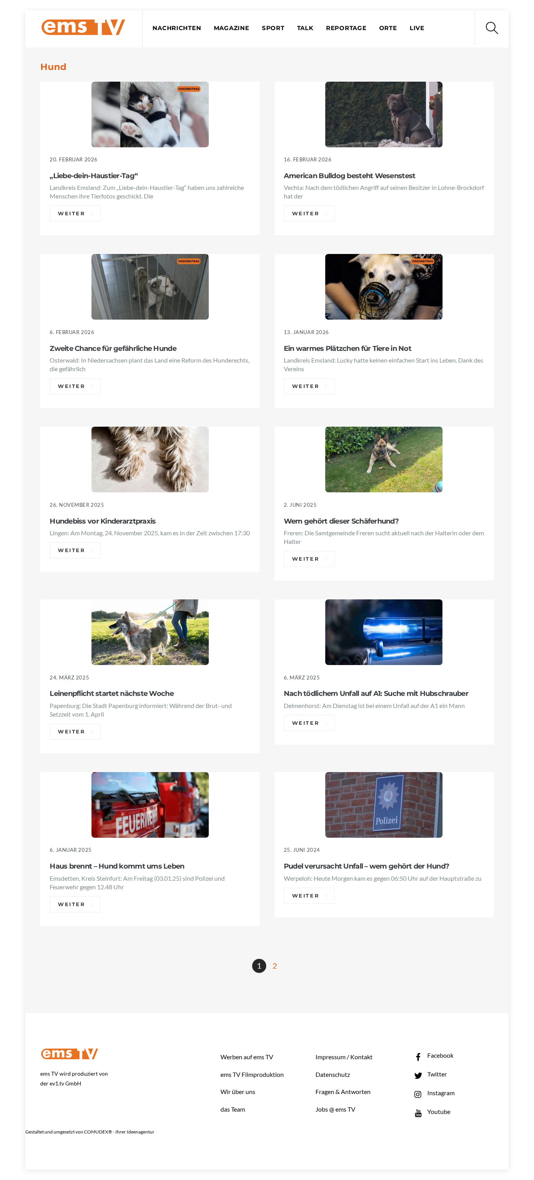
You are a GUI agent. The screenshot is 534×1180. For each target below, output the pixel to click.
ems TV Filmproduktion (252, 1074)
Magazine (231, 28)
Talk (305, 28)
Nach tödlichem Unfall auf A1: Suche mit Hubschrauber (376, 693)
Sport (273, 28)
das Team (232, 1109)
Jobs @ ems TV (335, 1109)
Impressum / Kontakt (344, 1056)
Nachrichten (176, 28)
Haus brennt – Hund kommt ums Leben (117, 866)
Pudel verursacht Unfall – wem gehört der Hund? (366, 866)
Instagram (440, 1092)
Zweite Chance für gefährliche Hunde (113, 348)
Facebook (439, 1055)
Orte (388, 28)
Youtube (438, 1111)
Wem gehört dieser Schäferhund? (341, 521)
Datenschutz (332, 1074)
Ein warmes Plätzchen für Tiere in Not (347, 348)
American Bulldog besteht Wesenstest (350, 175)
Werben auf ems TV (246, 1056)
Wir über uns (237, 1091)
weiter (72, 214)
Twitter (436, 1074)
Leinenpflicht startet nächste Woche (112, 693)
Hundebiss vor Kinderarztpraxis (103, 521)
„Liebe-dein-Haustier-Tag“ (94, 175)
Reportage (346, 28)
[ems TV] (83, 31)
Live (417, 28)
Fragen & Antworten (343, 1091)
